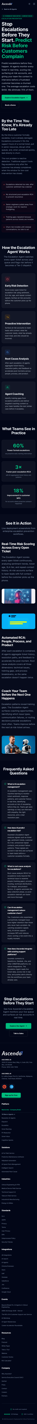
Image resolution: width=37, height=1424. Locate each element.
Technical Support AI (9, 1192)
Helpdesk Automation (9, 1160)
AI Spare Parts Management (11, 1164)
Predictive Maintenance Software (13, 1157)
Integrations (7, 1249)
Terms (4, 1227)
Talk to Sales (18, 1033)
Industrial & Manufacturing (10, 1199)
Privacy (4, 1223)
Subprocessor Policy (8, 1238)
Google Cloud (6, 1292)
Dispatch (5, 1122)
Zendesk (5, 1277)
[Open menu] (34, 4)
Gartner (4, 1381)
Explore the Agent (17, 1026)
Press (3, 1385)
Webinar (4, 1353)
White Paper (6, 1346)
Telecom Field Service (9, 1196)
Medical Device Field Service (11, 1188)
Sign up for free (11, 1095)
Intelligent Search (7, 1168)
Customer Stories (7, 1357)
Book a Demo (10, 105)
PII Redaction (6, 1133)
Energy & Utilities (7, 1203)
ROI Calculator (6, 1360)
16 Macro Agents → (8, 1114)
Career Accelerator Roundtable (12, 1325)
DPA (3, 1234)
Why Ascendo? (7, 1374)
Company (6, 1368)
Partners (4, 1396)
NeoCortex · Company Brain (11, 1110)
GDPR (4, 1220)
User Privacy (6, 1231)
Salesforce (5, 1281)
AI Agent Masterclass (9, 1322)
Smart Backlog (7, 1129)
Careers (4, 1392)
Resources (6, 1333)
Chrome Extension (8, 1266)
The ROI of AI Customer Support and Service (17, 1314)
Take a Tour (6, 1349)
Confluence (5, 1288)
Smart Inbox (6, 1136)
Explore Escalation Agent (15, 98)
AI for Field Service (8, 1153)
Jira (3, 1284)
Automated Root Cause (9, 1171)
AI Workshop (6, 1318)
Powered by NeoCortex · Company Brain (18, 16)
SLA (3, 1216)
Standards (6, 1210)
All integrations (7, 1255)
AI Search (5, 1259)
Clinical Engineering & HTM (11, 1185)
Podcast (4, 1342)
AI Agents (5, 1262)
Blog (3, 1338)
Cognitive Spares (7, 1140)
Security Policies (7, 1242)
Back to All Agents (10, 9)
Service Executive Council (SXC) (12, 1377)
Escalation (5, 1125)
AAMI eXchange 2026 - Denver (12, 1311)
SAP (3, 1273)
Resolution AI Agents (8, 1118)
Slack (3, 1270)
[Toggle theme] (29, 4)
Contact (4, 1388)
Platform (5, 1104)
